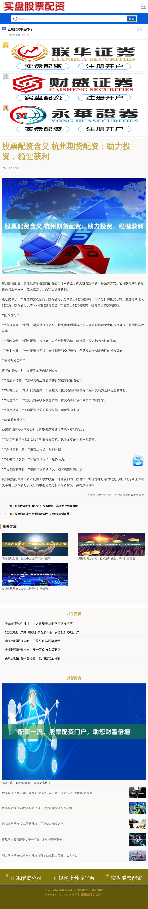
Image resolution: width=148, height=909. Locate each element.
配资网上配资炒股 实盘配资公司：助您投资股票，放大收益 (40, 855)
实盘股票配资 (126, 877)
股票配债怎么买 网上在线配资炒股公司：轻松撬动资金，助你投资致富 (47, 793)
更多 (140, 29)
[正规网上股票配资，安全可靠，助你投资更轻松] (137, 839)
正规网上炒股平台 (74, 877)
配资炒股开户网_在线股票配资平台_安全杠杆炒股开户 (42, 632)
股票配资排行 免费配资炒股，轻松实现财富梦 (42, 514)
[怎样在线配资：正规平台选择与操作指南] (35, 544)
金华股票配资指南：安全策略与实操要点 (32, 649)
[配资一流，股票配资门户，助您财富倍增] (74, 731)
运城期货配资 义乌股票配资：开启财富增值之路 (32, 823)
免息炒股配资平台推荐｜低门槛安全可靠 (32, 658)
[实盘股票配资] (35, 6)
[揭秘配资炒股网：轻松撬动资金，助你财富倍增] (111, 544)
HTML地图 (96, 890)
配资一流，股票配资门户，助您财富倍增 (26, 783)
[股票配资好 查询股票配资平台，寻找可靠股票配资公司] (137, 808)
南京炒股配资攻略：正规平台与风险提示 (32, 641)
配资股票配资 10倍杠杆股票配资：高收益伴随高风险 (46, 506)
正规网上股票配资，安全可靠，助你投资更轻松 (32, 839)
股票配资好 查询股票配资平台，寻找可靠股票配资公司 (37, 808)
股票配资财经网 (82, 894)
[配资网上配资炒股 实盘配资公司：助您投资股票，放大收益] (137, 855)
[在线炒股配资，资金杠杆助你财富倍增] (35, 574)
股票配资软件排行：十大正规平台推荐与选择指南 (39, 623)
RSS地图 (83, 890)
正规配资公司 (26, 877)
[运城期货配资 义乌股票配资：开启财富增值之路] (137, 823)
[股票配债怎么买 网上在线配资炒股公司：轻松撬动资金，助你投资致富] (137, 792)
